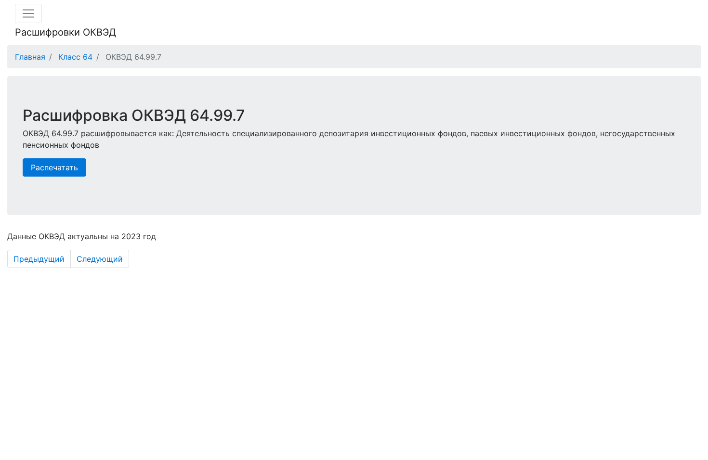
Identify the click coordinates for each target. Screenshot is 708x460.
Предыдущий (39, 259)
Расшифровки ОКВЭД (65, 32)
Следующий (100, 259)
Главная (30, 57)
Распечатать (54, 167)
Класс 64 (75, 57)
